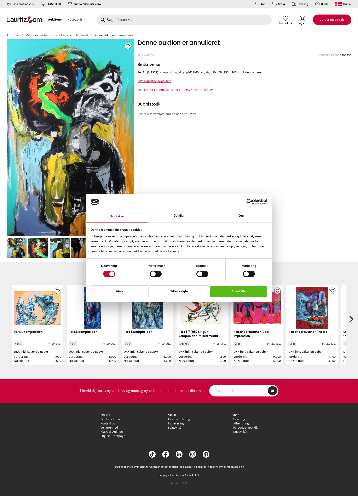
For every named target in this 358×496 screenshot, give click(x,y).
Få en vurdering (179, 419)
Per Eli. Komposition (28, 332)
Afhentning (241, 423)
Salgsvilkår (175, 427)
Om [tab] (241, 215)
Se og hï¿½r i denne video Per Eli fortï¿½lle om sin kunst (176, 90)
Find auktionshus (24, 4)
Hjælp (325, 4)
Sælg (281, 4)
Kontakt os (107, 423)
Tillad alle (239, 291)
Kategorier (76, 19)
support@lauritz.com (87, 4)
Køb (263, 4)
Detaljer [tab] (179, 215)
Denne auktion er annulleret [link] (113, 35)
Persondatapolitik (245, 427)
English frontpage (112, 436)
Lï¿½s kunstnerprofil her (154, 81)
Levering (303, 4)
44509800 (54, 4)
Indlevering (176, 423)
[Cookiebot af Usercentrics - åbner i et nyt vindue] (249, 202)
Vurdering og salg (332, 20)
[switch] (156, 274)
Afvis (119, 291)
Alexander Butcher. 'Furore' (308, 332)
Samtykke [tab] (117, 216)
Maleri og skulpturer (39, 35)
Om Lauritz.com (111, 419)
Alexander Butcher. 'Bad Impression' (251, 334)
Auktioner (13, 35)
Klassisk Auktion (111, 432)
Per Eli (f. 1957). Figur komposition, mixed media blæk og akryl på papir (198, 336)
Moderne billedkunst (73, 35)
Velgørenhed (109, 427)
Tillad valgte (179, 291)
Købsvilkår (240, 432)
